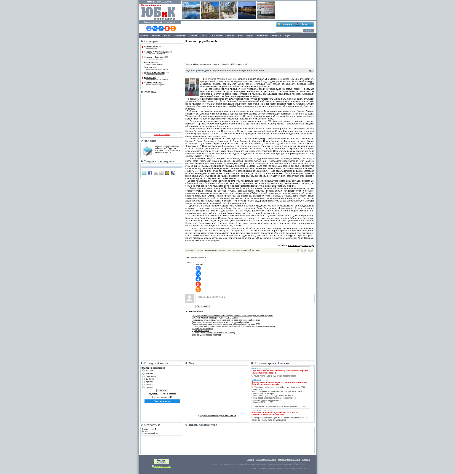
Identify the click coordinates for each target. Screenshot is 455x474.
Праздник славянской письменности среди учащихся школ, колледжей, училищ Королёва (232, 316)
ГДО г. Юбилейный (200, 330)
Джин (243, 250)
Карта (305, 24)
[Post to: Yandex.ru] (161, 173)
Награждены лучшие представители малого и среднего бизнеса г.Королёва (226, 320)
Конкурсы (287, 24)
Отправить (202, 306)
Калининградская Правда (301, 245)
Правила (260, 459)
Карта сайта (270, 459)
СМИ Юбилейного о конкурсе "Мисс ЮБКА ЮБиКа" (215, 318)
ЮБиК (295, 464)
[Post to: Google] (156, 173)
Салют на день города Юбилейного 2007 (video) (213, 333)
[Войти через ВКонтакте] (155, 28)
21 (247, 64)
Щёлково (150, 379)
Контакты (306, 459)
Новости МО (150, 78)
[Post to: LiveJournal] (173, 173)
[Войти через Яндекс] (167, 28)
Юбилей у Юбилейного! (202, 328)
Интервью (149, 62)
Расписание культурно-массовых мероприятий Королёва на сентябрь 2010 (226, 324)
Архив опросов (169, 394)
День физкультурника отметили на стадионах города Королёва (220, 322)
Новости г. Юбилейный (155, 52)
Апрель (240, 64)
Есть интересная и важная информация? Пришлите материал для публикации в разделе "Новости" (167, 149)
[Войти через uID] (149, 28)
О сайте (250, 459)
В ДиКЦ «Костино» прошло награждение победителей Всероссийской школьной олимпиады (233, 326)
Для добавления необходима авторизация (217, 415)
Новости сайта (151, 47)
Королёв (149, 370)
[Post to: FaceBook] (150, 173)
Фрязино (149, 382)
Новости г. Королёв (153, 57)
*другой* (149, 387)
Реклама (282, 459)
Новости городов (202, 64)
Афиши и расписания (154, 72)
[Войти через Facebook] (161, 28)
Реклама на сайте (162, 135)
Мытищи (149, 373)
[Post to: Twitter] (144, 173)
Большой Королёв (267, 468)
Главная (188, 64)
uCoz (308, 468)
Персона (148, 67)
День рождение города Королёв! (206, 335)
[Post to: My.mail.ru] (167, 173)
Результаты (153, 394)
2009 (233, 64)
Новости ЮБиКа (152, 83)
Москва (149, 384)
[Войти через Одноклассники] (173, 28)
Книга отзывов (293, 459)
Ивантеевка (151, 376)
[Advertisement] (228, 27)
